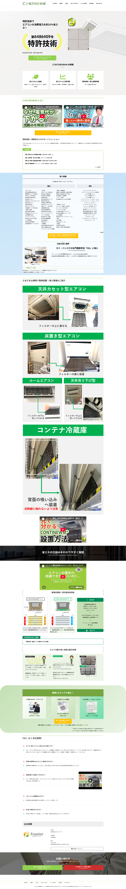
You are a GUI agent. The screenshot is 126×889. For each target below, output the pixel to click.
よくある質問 (52, 882)
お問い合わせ (67, 882)
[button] (42, 57)
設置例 (31, 882)
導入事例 (25, 882)
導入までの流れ (44, 882)
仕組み (37, 882)
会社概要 (60, 882)
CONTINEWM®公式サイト (36, 270)
